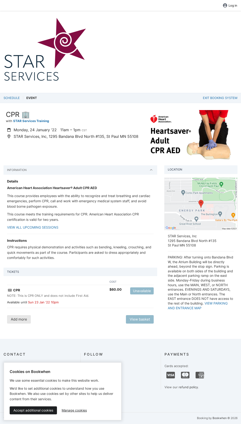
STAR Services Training (31, 121)
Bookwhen (220, 418)
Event (31, 98)
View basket (140, 319)
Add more (19, 319)
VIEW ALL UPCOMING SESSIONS (32, 227)
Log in (233, 5)
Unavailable (142, 291)
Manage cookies (74, 410)
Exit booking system (220, 98)
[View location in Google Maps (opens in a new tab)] (201, 204)
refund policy (188, 387)
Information (17, 170)
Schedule (12, 98)
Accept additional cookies (33, 410)
